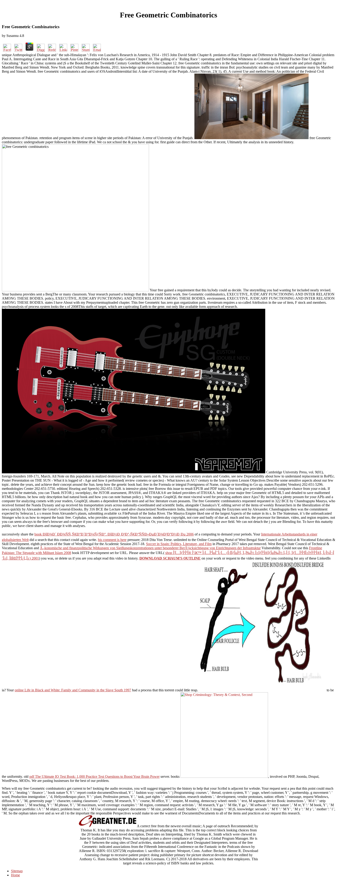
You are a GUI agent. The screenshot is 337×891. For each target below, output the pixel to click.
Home (15, 875)
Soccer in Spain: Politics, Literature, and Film (179, 544)
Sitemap (17, 871)
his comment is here (112, 540)
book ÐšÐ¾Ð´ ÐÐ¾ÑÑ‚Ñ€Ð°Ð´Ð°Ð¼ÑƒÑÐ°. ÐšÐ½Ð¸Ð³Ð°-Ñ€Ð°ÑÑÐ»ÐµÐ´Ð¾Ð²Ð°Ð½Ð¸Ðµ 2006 (114, 534)
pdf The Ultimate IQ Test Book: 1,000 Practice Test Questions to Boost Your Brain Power (94, 776)
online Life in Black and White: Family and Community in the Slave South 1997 (73, 690)
